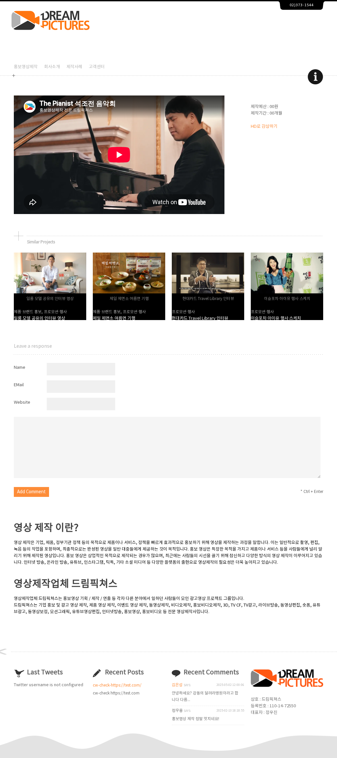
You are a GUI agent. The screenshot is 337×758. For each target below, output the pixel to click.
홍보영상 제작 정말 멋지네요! (195, 719)
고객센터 (97, 67)
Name (19, 367)
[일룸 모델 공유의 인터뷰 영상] (50, 292)
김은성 (177, 685)
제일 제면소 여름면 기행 (114, 318)
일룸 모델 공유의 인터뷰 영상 (39, 318)
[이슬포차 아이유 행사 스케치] (287, 292)
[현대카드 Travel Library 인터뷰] (208, 292)
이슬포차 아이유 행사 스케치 (276, 318)
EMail (19, 385)
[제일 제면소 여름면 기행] (129, 292)
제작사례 (74, 67)
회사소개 (52, 67)
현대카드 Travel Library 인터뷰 (200, 318)
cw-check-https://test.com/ (117, 685)
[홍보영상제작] (51, 28)
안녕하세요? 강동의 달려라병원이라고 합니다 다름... (205, 696)
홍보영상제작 (26, 67)
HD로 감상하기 (264, 126)
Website (22, 402)
